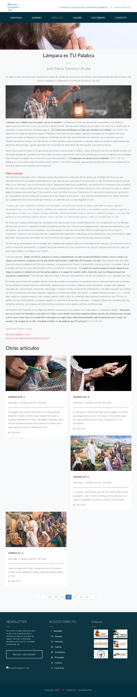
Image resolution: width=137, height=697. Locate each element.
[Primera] (38, 597)
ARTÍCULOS (57, 17)
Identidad (57, 631)
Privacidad (59, 657)
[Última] (98, 597)
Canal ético (59, 668)
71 (56, 597)
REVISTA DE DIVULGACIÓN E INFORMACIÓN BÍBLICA (84, 7)
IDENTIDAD (16, 17)
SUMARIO (37, 17)
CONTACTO (120, 17)
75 (81, 597)
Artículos (59, 641)
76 (87, 597)
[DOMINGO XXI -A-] (101, 453)
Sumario (58, 636)
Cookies (58, 662)
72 (62, 597)
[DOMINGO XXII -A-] (101, 373)
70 (49, 597)
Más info (16, 432)
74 (75, 597)
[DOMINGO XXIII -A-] (36, 373)
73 (68, 597)
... (44, 597)
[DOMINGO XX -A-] (36, 529)
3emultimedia (85, 690)
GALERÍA (77, 17)
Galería (58, 647)
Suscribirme (59, 652)
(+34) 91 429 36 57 (122, 7)
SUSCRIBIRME (98, 17)
